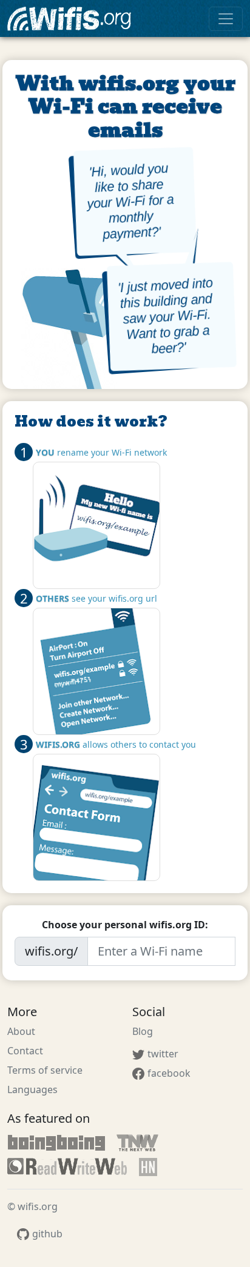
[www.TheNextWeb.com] (138, 1143)
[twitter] (137, 1051)
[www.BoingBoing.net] (56, 1143)
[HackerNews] (148, 1167)
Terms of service (45, 1070)
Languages (32, 1089)
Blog (142, 1031)
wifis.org (72, 18)
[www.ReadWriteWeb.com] (67, 1167)
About (21, 1031)
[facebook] (137, 1071)
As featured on (48, 1118)
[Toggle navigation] (226, 19)
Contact (25, 1050)
